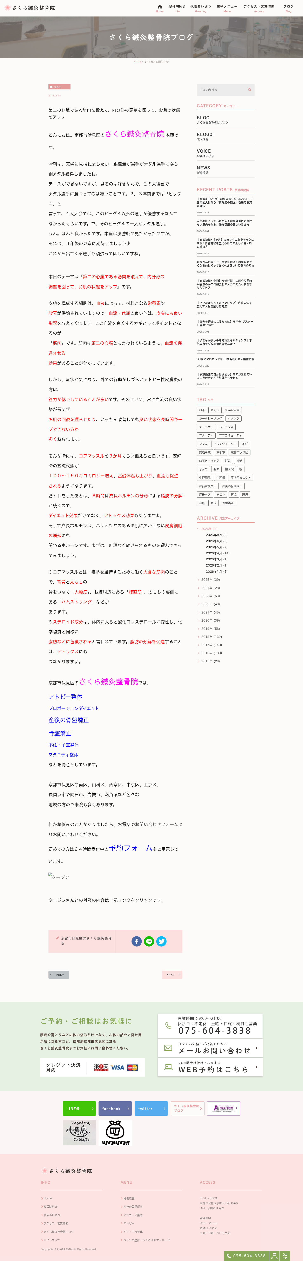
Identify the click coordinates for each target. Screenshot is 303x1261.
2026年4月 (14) (218, 553)
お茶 (202, 410)
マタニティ (206, 435)
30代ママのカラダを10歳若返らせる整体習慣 (225, 359)
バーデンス (226, 427)
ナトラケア (206, 427)
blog (57, 87)
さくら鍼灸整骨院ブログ (59, 1232)
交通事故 (205, 452)
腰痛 (245, 494)
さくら (215, 410)
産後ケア (205, 494)
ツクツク (233, 418)
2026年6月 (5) (217, 541)
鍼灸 (213, 503)
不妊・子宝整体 (133, 1232)
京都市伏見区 (239, 452)
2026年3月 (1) (217, 559)
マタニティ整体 (132, 1215)
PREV (60, 974)
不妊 (245, 443)
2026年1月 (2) (217, 571)
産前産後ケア (207, 486)
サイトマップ (52, 1240)
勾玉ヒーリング (209, 460)
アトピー (128, 1223)
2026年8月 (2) (217, 535)
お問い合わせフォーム (156, 824)
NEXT (171, 974)
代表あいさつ (52, 1215)
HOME (137, 62)
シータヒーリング (210, 418)
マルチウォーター (225, 443)
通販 (202, 503)
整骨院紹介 (51, 1206)
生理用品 (205, 477)
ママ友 (203, 443)
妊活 (239, 460)
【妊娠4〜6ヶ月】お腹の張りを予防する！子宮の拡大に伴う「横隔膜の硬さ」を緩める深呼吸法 (225, 202)
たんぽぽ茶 (232, 410)
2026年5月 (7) (217, 547)
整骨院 (229, 469)
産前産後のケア (241, 477)
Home (48, 1198)
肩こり (220, 494)
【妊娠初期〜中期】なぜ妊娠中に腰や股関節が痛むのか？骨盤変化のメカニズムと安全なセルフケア (224, 284)
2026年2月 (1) (217, 565)
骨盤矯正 (228, 503)
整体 (216, 469)
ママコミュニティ (230, 435)
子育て (203, 469)
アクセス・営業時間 (56, 1223)
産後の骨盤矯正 (232, 486)
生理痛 (220, 477)
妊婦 (228, 460)
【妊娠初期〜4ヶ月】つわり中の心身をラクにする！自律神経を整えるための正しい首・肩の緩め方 (225, 243)
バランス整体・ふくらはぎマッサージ (146, 1240)
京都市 (220, 452)
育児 (234, 494)
